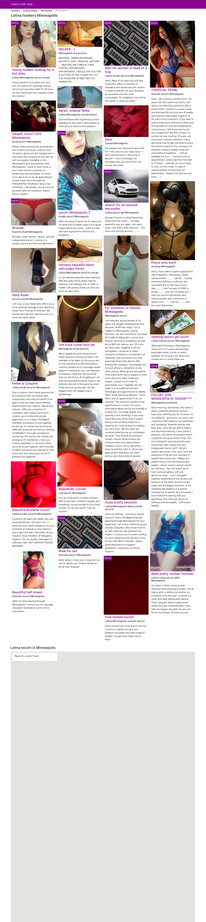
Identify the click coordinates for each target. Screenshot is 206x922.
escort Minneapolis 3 (74, 212)
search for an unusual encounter (121, 207)
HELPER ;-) (67, 49)
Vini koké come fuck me (77, 345)
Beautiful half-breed (27, 592)
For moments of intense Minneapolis (122, 310)
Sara (108, 139)
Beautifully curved (72, 489)
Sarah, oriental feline (74, 110)
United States (30, 10)
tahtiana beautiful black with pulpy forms (76, 266)
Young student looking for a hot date (33, 71)
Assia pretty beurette (121, 502)
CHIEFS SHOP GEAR (22, 4)
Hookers (15, 10)
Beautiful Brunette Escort (31, 510)
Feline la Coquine (25, 383)
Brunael (18, 228)
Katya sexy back (163, 262)
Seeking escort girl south (170, 337)
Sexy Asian (20, 295)
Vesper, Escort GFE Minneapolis (26, 136)
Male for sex (68, 551)
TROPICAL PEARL (164, 90)
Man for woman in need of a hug (126, 70)
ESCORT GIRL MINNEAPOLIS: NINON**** (171, 396)
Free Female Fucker (119, 617)
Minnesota (46, 10)
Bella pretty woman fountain (172, 574)
